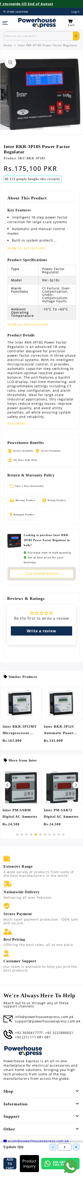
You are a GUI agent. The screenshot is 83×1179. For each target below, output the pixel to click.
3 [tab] (26, 834)
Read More (16, 423)
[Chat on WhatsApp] (70, 1166)
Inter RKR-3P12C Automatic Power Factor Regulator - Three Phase (60, 730)
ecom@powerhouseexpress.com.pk (38, 1141)
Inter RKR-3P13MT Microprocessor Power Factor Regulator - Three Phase (20, 730)
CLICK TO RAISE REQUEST (42, 574)
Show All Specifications (28, 324)
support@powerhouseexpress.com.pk (47, 1021)
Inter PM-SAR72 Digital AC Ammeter (61, 813)
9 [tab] (54, 834)
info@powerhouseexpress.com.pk (44, 1016)
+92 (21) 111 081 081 (33, 1037)
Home (7, 45)
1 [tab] (17, 834)
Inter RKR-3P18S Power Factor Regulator (47, 45)
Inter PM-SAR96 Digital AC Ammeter (20, 813)
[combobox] (38, 36)
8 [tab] (49, 834)
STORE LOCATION (17, 12)
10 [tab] (59, 834)
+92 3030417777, (29, 1032)
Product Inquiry (29, 1164)
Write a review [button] (41, 630)
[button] (74, 22)
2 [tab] (22, 834)
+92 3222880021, (59, 1032)
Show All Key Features (26, 248)
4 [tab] (31, 834)
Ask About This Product (64, 1163)
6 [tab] (40, 834)
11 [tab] (63, 834)
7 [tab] (45, 834)
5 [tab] (36, 834)
